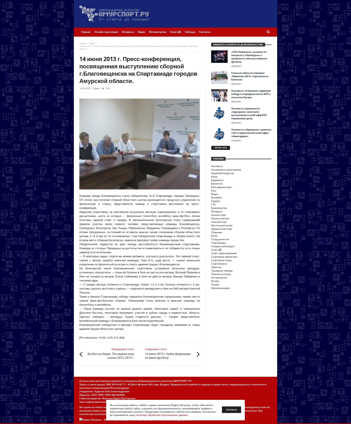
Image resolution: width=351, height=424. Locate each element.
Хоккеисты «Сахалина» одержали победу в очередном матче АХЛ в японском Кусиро (251, 94)
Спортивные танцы (221, 260)
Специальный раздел (223, 246)
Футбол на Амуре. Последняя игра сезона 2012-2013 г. (110, 354)
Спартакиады (218, 243)
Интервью (216, 211)
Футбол (215, 281)
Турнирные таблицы (222, 270)
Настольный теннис (222, 225)
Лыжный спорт (219, 222)
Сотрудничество (220, 239)
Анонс (214, 176)
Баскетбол (217, 183)
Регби (214, 236)
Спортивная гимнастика (224, 256)
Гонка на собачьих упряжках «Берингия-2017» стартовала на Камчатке (249, 76)
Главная (83, 43)
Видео (92, 43)
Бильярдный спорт (221, 187)
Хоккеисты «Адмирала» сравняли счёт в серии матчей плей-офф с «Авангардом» (251, 133)
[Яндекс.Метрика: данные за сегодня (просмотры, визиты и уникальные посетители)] (90, 419)
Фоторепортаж (219, 277)
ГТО (213, 204)
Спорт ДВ (216, 249)
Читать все (220, 148)
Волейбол (216, 197)
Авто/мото (217, 166)
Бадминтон (217, 180)
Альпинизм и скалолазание (226, 169)
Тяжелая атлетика (221, 274)
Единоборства (219, 208)
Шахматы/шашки (220, 288)
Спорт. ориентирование (224, 253)
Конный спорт (218, 215)
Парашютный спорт (221, 229)
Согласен (231, 409)
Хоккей (215, 284)
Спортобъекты (219, 263)
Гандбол (215, 201)
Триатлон (216, 267)
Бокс (213, 190)
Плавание (216, 232)
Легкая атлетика (220, 218)
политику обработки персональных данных (162, 415)
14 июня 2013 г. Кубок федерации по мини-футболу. (167, 354)
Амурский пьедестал (222, 173)
